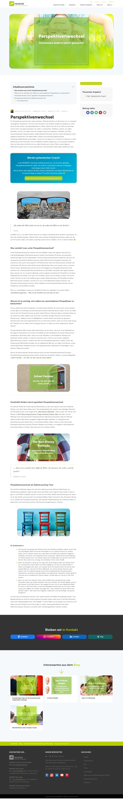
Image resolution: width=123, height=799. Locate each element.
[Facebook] (88, 112)
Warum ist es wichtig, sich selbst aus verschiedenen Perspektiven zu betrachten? (42, 93)
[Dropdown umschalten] (65, 5)
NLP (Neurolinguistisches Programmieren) (33, 414)
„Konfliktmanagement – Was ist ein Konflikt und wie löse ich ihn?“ (35, 293)
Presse (86, 768)
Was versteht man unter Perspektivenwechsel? (30, 90)
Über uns (99, 5)
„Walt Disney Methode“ (46, 412)
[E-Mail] (104, 112)
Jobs (85, 764)
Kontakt (104, 2)
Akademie (72, 5)
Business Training (58, 5)
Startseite (13, 744)
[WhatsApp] (96, 112)
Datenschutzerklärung (90, 779)
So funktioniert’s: (22, 101)
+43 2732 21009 (17, 771)
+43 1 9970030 (17, 779)
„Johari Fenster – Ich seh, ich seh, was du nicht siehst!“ (31, 358)
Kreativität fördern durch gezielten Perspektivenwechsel (34, 96)
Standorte (111, 2)
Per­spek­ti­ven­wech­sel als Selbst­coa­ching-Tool (30, 98)
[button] (43, 87)
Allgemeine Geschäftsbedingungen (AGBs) (97, 775)
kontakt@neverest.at (20, 765)
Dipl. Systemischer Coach (96, 96)
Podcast (97, 2)
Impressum (87, 782)
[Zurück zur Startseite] (18, 3)
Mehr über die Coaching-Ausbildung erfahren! (43, 178)
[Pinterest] (100, 112)
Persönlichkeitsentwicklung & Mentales (38, 744)
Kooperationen (88, 760)
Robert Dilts (54, 414)
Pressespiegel (88, 771)
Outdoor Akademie (86, 5)
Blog (91, 2)
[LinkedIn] (92, 112)
